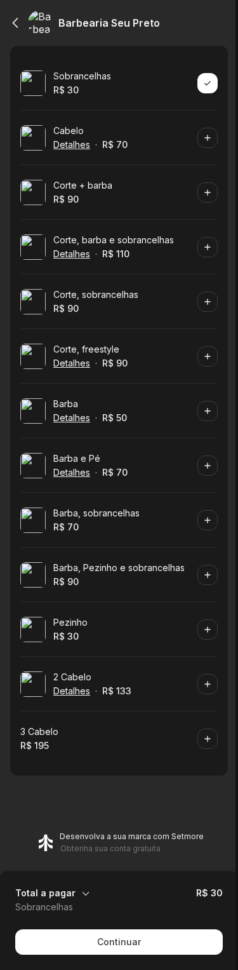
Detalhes (71, 144)
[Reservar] (207, 83)
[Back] (15, 23)
